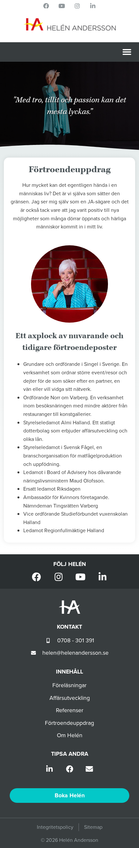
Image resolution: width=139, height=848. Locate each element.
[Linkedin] (93, 6)
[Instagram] (77, 6)
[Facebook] (46, 6)
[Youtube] (62, 6)
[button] (127, 52)
